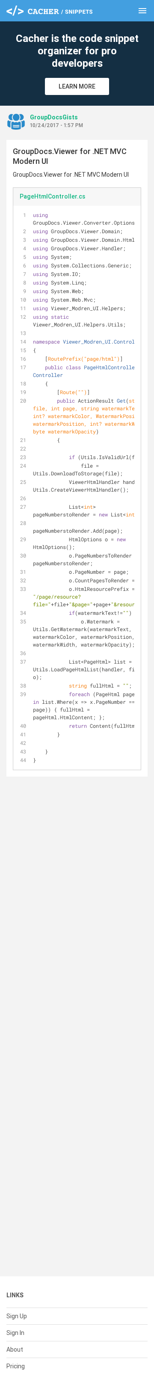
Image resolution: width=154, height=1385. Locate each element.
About (14, 1349)
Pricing (15, 1366)
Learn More (77, 86)
